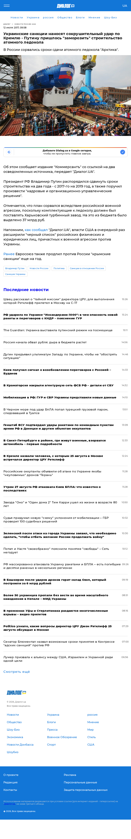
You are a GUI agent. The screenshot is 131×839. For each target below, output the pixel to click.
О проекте (10, 775)
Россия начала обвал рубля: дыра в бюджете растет (44, 342)
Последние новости (26, 289)
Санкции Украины (15, 274)
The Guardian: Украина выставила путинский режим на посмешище (58, 330)
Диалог (6, 24)
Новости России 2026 (25, 24)
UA (124, 6)
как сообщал (36, 230)
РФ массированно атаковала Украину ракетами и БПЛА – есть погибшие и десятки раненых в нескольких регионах (62, 566)
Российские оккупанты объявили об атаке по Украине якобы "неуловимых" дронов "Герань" (52, 473)
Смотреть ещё (16, 672)
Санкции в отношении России (87, 268)
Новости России (39, 268)
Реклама (70, 775)
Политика (59, 268)
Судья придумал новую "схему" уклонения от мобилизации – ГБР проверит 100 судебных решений (56, 519)
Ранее (9, 254)
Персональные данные (80, 782)
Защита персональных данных (86, 790)
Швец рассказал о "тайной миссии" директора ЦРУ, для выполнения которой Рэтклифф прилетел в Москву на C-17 (58, 301)
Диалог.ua (9, 804)
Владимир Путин (14, 268)
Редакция (10, 782)
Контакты (10, 790)
